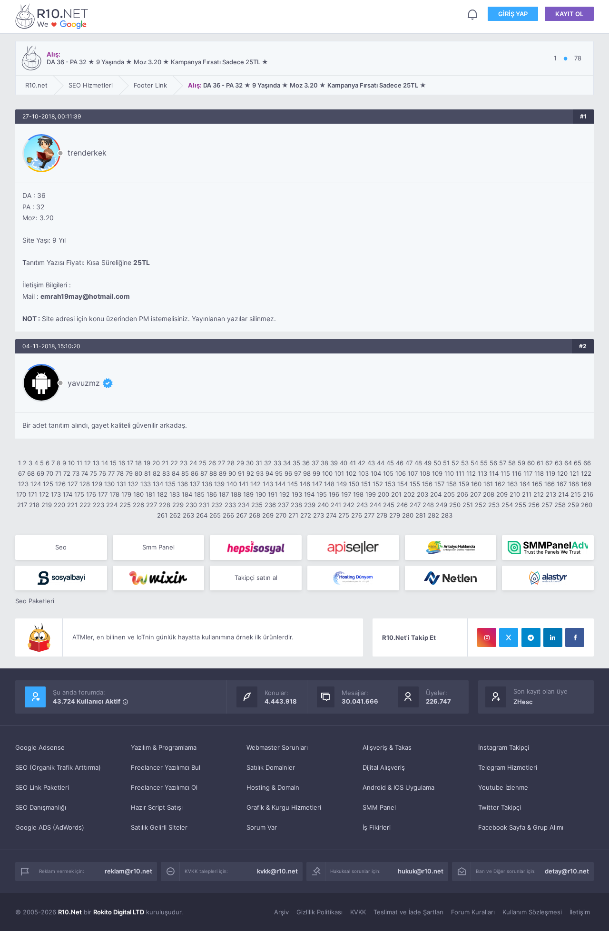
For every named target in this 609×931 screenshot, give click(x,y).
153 (390, 484)
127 (73, 484)
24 (193, 463)
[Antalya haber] (451, 547)
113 (482, 473)
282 (433, 515)
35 (296, 463)
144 (280, 484)
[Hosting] (353, 578)
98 (307, 473)
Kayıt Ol (569, 14)
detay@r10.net (567, 871)
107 (413, 473)
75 (93, 473)
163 (512, 484)
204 (436, 494)
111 (460, 473)
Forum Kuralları (473, 912)
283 (446, 515)
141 (243, 484)
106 (400, 473)
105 (388, 473)
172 (44, 494)
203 (422, 494)
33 (277, 463)
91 (241, 473)
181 (150, 494)
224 (112, 505)
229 (178, 505)
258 (560, 505)
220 (59, 505)
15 (113, 463)
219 (46, 505)
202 (409, 494)
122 (586, 473)
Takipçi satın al (256, 577)
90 (232, 473)
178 (114, 494)
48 (418, 463)
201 (396, 494)
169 (586, 484)
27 (221, 463)
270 (280, 515)
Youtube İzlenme (503, 787)
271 (293, 515)
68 (31, 473)
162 (500, 484)
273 (318, 515)
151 (366, 484)
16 (121, 463)
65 (577, 463)
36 (306, 463)
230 (191, 505)
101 (339, 473)
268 (254, 515)
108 (425, 473)
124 (35, 484)
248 (428, 505)
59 (521, 463)
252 (480, 505)
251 (467, 505)
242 (348, 505)
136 (182, 484)
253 (494, 505)
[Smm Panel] (256, 547)
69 (40, 473)
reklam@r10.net (128, 871)
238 (296, 505)
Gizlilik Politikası (319, 912)
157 (439, 484)
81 (147, 473)
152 (378, 484)
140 (231, 484)
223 (98, 505)
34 (287, 463)
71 (58, 473)
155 (415, 484)
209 (502, 494)
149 (341, 484)
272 (305, 515)
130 (109, 484)
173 (56, 494)
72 (66, 473)
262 (175, 515)
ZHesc (523, 702)
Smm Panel (158, 547)
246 (402, 505)
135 (170, 484)
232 (217, 505)
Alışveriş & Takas (387, 747)
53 (465, 463)
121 (574, 473)
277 (369, 515)
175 (79, 494)
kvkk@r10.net (277, 871)
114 (494, 473)
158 (451, 484)
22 (174, 463)
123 (23, 484)
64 (568, 463)
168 (574, 484)
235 (257, 505)
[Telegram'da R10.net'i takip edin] (530, 637)
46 (399, 463)
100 (327, 473)
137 (195, 484)
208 (488, 494)
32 (268, 463)
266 (228, 515)
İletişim (580, 912)
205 (449, 494)
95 (279, 473)
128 (84, 484)
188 (236, 494)
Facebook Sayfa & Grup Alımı (520, 827)
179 (126, 494)
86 (194, 473)
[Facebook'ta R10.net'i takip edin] (574, 637)
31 (258, 463)
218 (34, 505)
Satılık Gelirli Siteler (159, 827)
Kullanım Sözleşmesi (532, 912)
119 (550, 473)
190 (260, 494)
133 (145, 484)
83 (166, 473)
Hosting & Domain (272, 787)
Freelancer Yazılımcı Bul (165, 767)
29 (240, 463)
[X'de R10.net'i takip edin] (508, 637)
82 (156, 473)
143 (268, 484)
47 (409, 463)
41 (352, 463)
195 (321, 494)
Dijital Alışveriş (384, 767)
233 (230, 505)
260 (586, 505)
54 (474, 463)
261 (162, 515)
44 (380, 463)
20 (156, 463)
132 (133, 484)
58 (512, 463)
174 (67, 494)
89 (222, 473)
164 (525, 484)
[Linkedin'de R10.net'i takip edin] (552, 637)
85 (185, 473)
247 (415, 505)
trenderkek (87, 152)
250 (455, 505)
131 (121, 484)
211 (526, 494)
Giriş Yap (513, 14)
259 (573, 505)
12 (87, 463)
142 (255, 484)
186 (211, 494)
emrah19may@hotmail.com (85, 296)
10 (71, 463)
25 (202, 463)
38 (324, 463)
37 (315, 463)
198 (358, 494)
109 (437, 473)
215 (575, 494)
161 (488, 484)
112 (471, 473)
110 (449, 473)
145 (292, 484)
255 (520, 505)
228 (164, 505)
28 (231, 463)
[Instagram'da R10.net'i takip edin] (486, 637)
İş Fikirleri (377, 827)
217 (22, 505)
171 (32, 494)
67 (21, 473)
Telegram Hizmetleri (507, 767)
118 (539, 473)
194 (309, 494)
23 (183, 463)
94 (269, 473)
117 (527, 473)
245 (388, 505)
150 (354, 484)
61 (540, 463)
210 (515, 494)
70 (49, 473)
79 (129, 473)
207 (475, 494)
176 (91, 494)
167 (562, 484)
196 (334, 494)
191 (272, 494)
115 (505, 473)
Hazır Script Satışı (157, 807)
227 (151, 505)
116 (516, 473)
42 (361, 463)
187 (224, 494)
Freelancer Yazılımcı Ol (164, 787)
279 (394, 515)
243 (362, 505)
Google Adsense (40, 747)
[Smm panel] (548, 547)
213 (551, 494)
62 (549, 463)
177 (103, 494)
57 (502, 463)
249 (441, 505)
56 (493, 463)
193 (297, 494)
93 (260, 473)
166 (549, 484)
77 (111, 473)
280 (407, 515)
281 (420, 515)
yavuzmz (84, 383)
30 (250, 463)
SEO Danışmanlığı (40, 807)
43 (371, 463)
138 (207, 484)
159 (464, 484)
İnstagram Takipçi (503, 747)
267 (241, 515)
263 (188, 515)
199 (370, 494)
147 (317, 484)
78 (120, 473)
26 (212, 463)
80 (138, 473)
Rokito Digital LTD (118, 912)
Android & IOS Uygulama (398, 787)
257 (546, 505)
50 (437, 463)
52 (455, 463)
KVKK (358, 912)
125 (48, 484)
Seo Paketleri (34, 601)
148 (329, 484)
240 (323, 505)
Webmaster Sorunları (277, 747)
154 (402, 484)
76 (102, 473)
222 (85, 505)
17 (130, 463)
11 (79, 463)
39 (334, 463)
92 (250, 473)
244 (375, 505)
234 (243, 505)
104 (376, 473)
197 (346, 494)
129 (97, 484)
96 (288, 473)
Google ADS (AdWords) (49, 827)
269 (268, 515)
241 (336, 505)
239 (309, 505)
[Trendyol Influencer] (159, 578)
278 (381, 515)
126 (60, 484)
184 (187, 494)
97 (297, 473)
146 (305, 484)
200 (383, 494)
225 (125, 505)
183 (174, 494)
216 (588, 494)
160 (476, 484)
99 (316, 473)
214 (563, 494)
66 (587, 463)
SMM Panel (379, 807)
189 (248, 494)
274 (331, 515)
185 (199, 494)
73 (75, 473)
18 (138, 463)
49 (428, 463)
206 (462, 494)
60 (531, 463)
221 (72, 505)
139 (219, 484)
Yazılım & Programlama (163, 747)
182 (162, 494)
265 (215, 515)
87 (203, 473)
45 (390, 463)
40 (343, 463)
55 (484, 463)
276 (356, 515)
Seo (61, 547)
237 (283, 505)
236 (270, 505)
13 (96, 463)
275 (343, 515)
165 (537, 484)
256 (534, 505)
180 (138, 494)
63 (558, 463)
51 (446, 463)
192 (284, 494)
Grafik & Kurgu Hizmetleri (283, 807)
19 (147, 463)
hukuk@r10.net (420, 871)
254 (507, 505)
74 (84, 473)
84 (175, 473)
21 (165, 463)
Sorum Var (261, 827)
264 (201, 515)
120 (562, 473)
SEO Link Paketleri (42, 787)
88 (213, 473)
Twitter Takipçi (499, 807)
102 (351, 473)
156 (427, 484)
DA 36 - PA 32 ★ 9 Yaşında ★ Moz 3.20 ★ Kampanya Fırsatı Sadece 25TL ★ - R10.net (53, 16)
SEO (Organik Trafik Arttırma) (58, 767)
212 (538, 494)
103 (363, 473)
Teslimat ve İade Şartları (408, 912)
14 (104, 463)
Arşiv (281, 912)
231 (204, 505)
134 (158, 484)
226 (138, 505)
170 (21, 494)
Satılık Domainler (270, 767)
